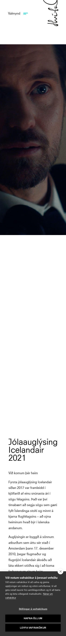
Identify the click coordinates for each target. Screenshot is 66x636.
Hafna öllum (33, 618)
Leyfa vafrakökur (33, 627)
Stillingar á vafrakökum (33, 609)
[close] (60, 571)
